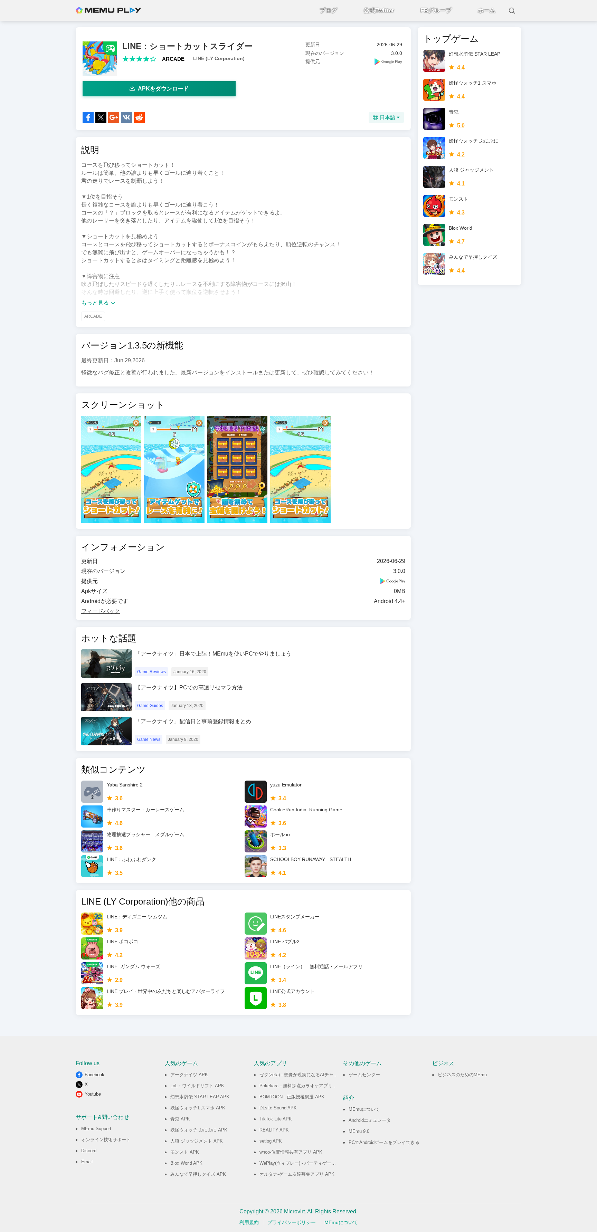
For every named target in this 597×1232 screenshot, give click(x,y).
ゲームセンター (364, 1074)
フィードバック (100, 611)
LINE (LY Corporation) (219, 58)
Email (87, 1161)
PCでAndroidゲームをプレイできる (384, 1142)
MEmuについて (364, 1109)
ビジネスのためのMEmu (462, 1074)
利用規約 (249, 1222)
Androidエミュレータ (370, 1120)
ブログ (328, 10)
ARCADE (173, 59)
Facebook (94, 1074)
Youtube (93, 1094)
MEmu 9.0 (359, 1131)
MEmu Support (96, 1128)
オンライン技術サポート (106, 1139)
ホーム (486, 10)
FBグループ (436, 10)
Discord (88, 1150)
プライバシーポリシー (291, 1222)
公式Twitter (378, 10)
